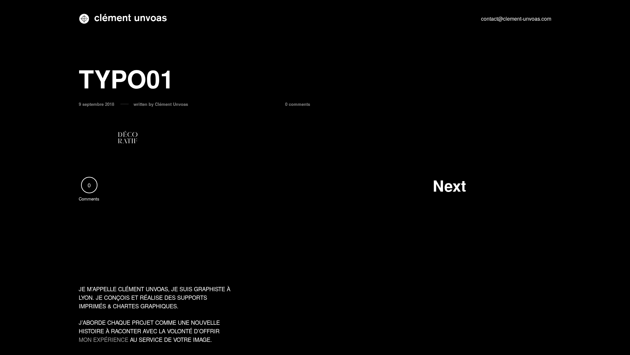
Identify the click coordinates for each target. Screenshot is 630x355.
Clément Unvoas (171, 104)
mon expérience (103, 339)
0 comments (297, 104)
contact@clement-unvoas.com (516, 18)
